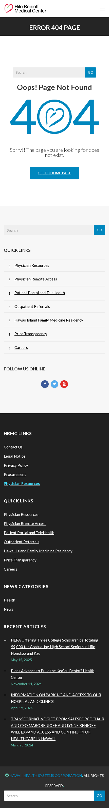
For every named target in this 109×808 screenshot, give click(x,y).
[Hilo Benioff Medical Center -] (25, 8)
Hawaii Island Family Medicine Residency (48, 320)
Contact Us (13, 447)
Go (90, 72)
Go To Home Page (54, 173)
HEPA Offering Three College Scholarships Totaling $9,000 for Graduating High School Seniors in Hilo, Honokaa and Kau (54, 646)
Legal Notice (14, 456)
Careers (21, 347)
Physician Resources (31, 265)
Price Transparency (30, 333)
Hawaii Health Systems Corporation (46, 775)
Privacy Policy (16, 465)
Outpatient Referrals (32, 306)
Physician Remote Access (35, 279)
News (8, 609)
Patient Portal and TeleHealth (39, 292)
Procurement (15, 474)
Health (9, 600)
